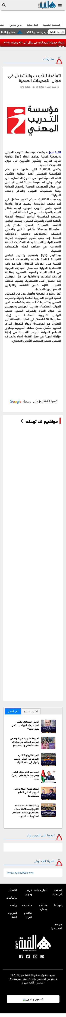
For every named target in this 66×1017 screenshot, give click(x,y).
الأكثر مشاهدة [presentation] (31, 711)
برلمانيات (11, 897)
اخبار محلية (40, 890)
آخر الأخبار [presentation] (13, 711)
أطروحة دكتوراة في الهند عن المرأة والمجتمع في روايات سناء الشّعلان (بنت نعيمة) (24, 741)
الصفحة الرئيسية (57, 892)
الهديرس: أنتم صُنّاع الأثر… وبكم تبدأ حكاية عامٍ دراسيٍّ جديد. (25, 775)
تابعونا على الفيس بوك (41, 835)
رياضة (13, 905)
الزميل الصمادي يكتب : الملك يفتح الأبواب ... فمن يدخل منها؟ (25, 725)
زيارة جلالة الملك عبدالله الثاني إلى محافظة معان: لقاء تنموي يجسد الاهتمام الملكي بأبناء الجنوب (25, 810)
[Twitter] (28, 957)
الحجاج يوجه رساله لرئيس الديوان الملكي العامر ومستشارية (26, 792)
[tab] (13, 711)
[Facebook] (21, 957)
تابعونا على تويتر (45, 860)
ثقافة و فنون (28, 914)
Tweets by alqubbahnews (19, 873)
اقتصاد (13, 890)
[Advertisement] (33, 366)
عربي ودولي (15, 24)
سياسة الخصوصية (56, 926)
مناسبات (27, 905)
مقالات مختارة (43, 907)
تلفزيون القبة (12, 914)
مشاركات (49, 59)
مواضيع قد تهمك (42, 421)
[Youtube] (35, 957)
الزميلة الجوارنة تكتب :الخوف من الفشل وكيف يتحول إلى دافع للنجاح (26, 758)
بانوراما (58, 905)
